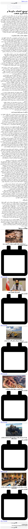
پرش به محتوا (24, 1)
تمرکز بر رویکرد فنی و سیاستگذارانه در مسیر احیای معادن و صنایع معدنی (14, 487)
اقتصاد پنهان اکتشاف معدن (14, 292)
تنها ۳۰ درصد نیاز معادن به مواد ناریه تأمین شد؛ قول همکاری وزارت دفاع (14, 438)
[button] (14, 3)
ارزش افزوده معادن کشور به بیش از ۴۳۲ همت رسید (14, 243)
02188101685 (24, 524)
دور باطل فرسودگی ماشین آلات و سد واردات (14, 340)
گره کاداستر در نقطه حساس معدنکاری (14, 389)
